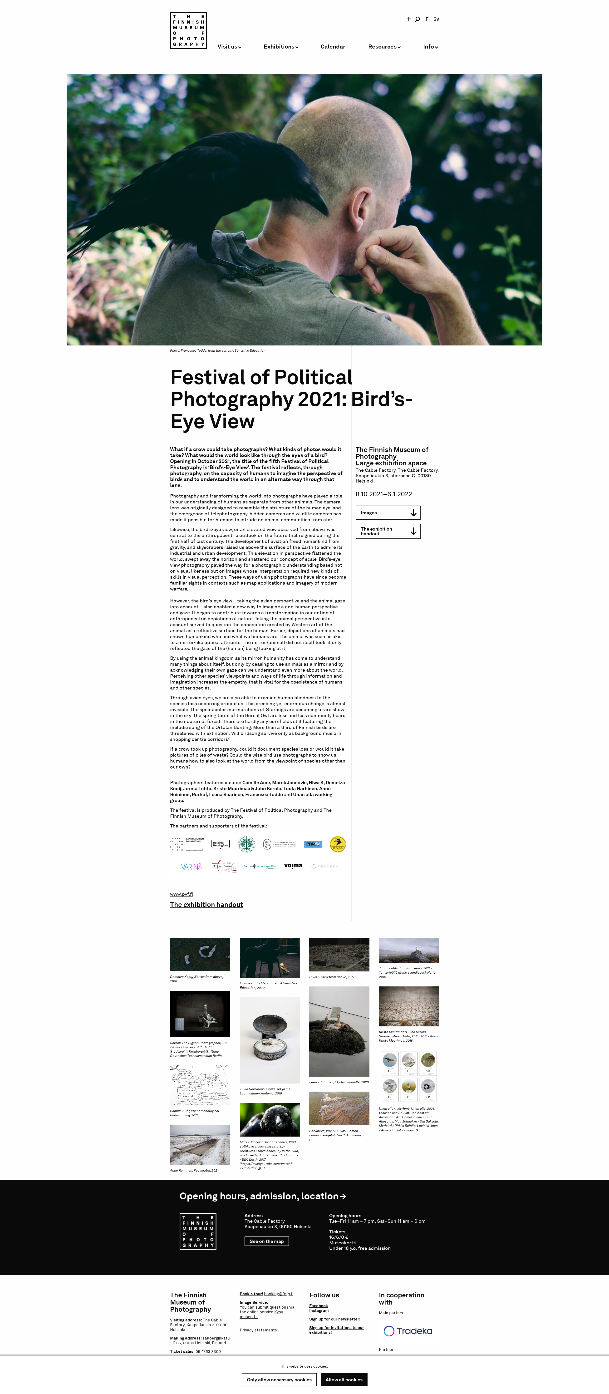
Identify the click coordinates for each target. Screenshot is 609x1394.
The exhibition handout (206, 905)
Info (428, 47)
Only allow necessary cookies (279, 1380)
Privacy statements (258, 1330)
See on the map (269, 1242)
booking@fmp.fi (278, 1293)
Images (369, 513)
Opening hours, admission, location (259, 1196)
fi (428, 19)
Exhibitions (279, 47)
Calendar (333, 47)
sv (436, 19)
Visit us (227, 47)
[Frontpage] (188, 31)
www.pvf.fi (181, 894)
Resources (382, 47)
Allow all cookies (344, 1380)
